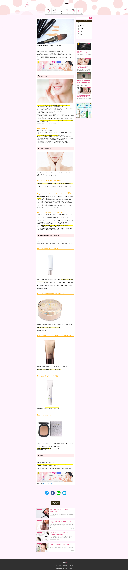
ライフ (73, 13)
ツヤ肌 (47, 483)
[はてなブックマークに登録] (64, 493)
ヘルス (67, 13)
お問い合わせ (71, 565)
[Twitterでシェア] (47, 493)
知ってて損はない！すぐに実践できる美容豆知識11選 (84, 96)
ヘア (48, 13)
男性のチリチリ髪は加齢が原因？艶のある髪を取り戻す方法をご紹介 (84, 81)
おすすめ (43, 483)
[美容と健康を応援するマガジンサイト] (64, 3)
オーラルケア (61, 13)
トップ (56, 565)
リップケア (51, 527)
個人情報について (65, 565)
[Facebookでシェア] (53, 493)
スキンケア (54, 13)
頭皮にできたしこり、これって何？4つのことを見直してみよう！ (84, 52)
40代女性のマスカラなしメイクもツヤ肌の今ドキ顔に (83, 66)
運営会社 (60, 565)
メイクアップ (80, 13)
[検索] (90, 18)
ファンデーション (53, 483)
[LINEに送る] (59, 493)
